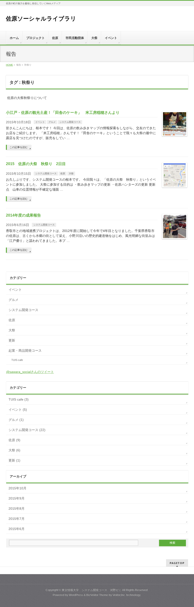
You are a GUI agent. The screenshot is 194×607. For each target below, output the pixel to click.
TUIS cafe (17, 360)
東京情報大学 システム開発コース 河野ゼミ (91, 590)
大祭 (71, 173)
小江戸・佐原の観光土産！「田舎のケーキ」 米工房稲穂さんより (62, 113)
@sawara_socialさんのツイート (30, 372)
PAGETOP (177, 562)
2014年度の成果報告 (23, 215)
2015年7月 (17, 519)
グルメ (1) (16, 420)
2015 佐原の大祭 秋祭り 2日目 (36, 164)
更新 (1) (14, 460)
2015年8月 (17, 508)
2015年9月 (17, 498)
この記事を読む (18, 147)
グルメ (52, 122)
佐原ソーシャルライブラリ (41, 18)
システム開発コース (70, 122)
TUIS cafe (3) (19, 399)
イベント (40, 122)
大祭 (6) (14, 450)
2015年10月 (17, 488)
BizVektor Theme (97, 595)
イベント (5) (18, 409)
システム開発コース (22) (27, 430)
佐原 (62, 173)
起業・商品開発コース (25, 350)
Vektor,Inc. (119, 595)
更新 (12, 340)
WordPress (76, 595)
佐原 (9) (14, 440)
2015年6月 (17, 529)
